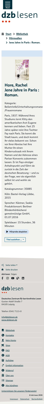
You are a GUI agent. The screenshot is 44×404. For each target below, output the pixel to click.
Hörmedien (15, 38)
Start (8, 34)
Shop (8, 345)
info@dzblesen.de (9, 317)
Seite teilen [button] (11, 265)
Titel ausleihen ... (16, 239)
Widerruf (10, 370)
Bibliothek (22, 34)
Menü (8, 8)
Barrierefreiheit (37, 399)
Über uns (10, 375)
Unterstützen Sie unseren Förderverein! (19, 391)
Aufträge (10, 360)
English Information (14, 365)
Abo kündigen (12, 385)
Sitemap (9, 380)
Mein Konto (11, 340)
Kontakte (10, 335)
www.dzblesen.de (9, 320)
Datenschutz (24, 399)
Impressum (14, 399)
